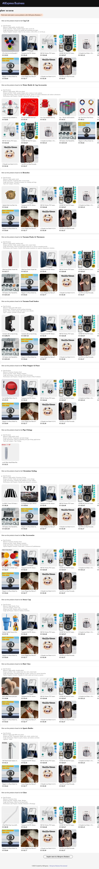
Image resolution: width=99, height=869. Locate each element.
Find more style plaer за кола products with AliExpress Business (21, 15)
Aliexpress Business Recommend (58, 866)
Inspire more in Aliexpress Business (58, 856)
